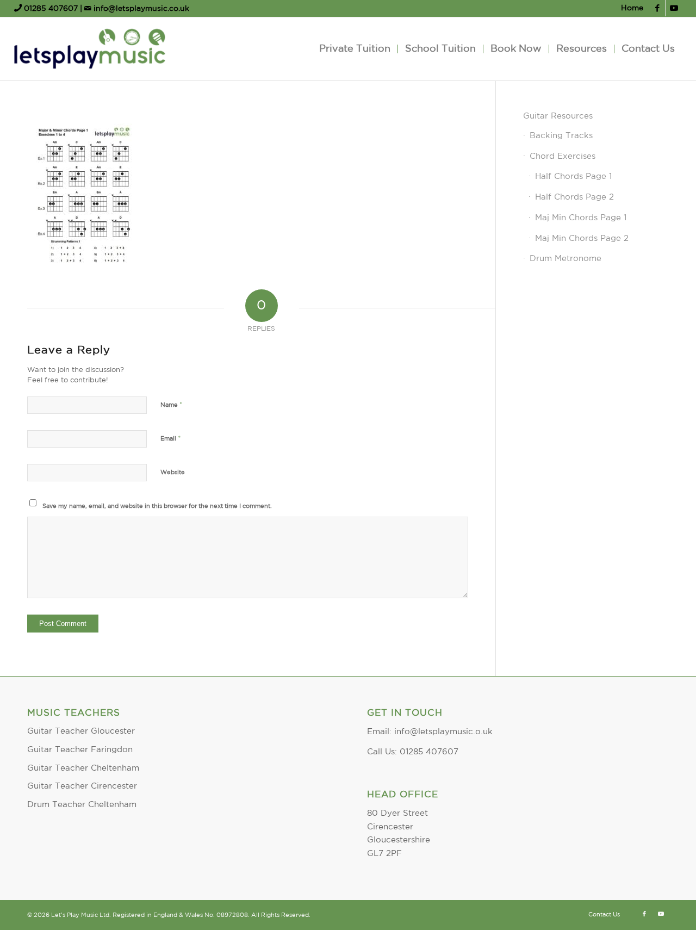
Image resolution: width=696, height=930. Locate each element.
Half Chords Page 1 (573, 176)
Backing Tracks (561, 135)
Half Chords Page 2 (574, 197)
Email (170, 439)
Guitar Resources (558, 116)
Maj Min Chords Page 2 (582, 238)
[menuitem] (629, 8)
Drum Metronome (565, 258)
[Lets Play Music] (89, 48)
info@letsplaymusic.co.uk (140, 8)
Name (171, 405)
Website (172, 472)
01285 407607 (51, 8)
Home (632, 8)
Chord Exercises (562, 156)
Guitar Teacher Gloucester (81, 731)
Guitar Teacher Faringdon (80, 749)
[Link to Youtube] (674, 8)
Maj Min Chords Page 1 (580, 217)
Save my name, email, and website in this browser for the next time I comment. (157, 506)
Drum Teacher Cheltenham (81, 804)
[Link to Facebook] (657, 8)
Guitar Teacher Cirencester (82, 786)
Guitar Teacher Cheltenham (83, 768)
